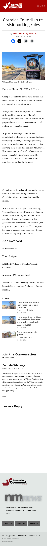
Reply (4, 396)
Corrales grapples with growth (27, 333)
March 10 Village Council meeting (24, 208)
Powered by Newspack (10, 539)
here (16, 286)
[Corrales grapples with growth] (9, 335)
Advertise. (21, 523)
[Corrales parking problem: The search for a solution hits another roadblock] (9, 320)
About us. (8, 523)
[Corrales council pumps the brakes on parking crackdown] (9, 305)
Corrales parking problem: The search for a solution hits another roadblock (29, 319)
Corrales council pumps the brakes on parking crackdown (28, 304)
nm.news (32, 510)
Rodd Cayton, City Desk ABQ (25, 33)
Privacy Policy (7, 542)
